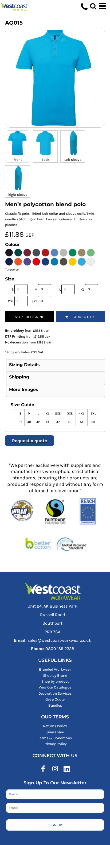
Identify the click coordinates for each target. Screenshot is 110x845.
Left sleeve (72, 160)
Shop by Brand (55, 675)
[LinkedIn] (66, 768)
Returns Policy (55, 726)
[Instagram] (55, 768)
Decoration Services (55, 693)
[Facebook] (43, 768)
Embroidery (14, 330)
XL (82, 289)
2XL (11, 301)
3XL (34, 301)
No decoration (16, 342)
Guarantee (55, 732)
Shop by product (55, 681)
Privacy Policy (55, 744)
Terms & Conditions (55, 738)
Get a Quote (55, 699)
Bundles (55, 705)
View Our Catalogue (55, 687)
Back (45, 160)
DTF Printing (15, 336)
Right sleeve (18, 195)
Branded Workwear (55, 669)
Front (17, 160)
